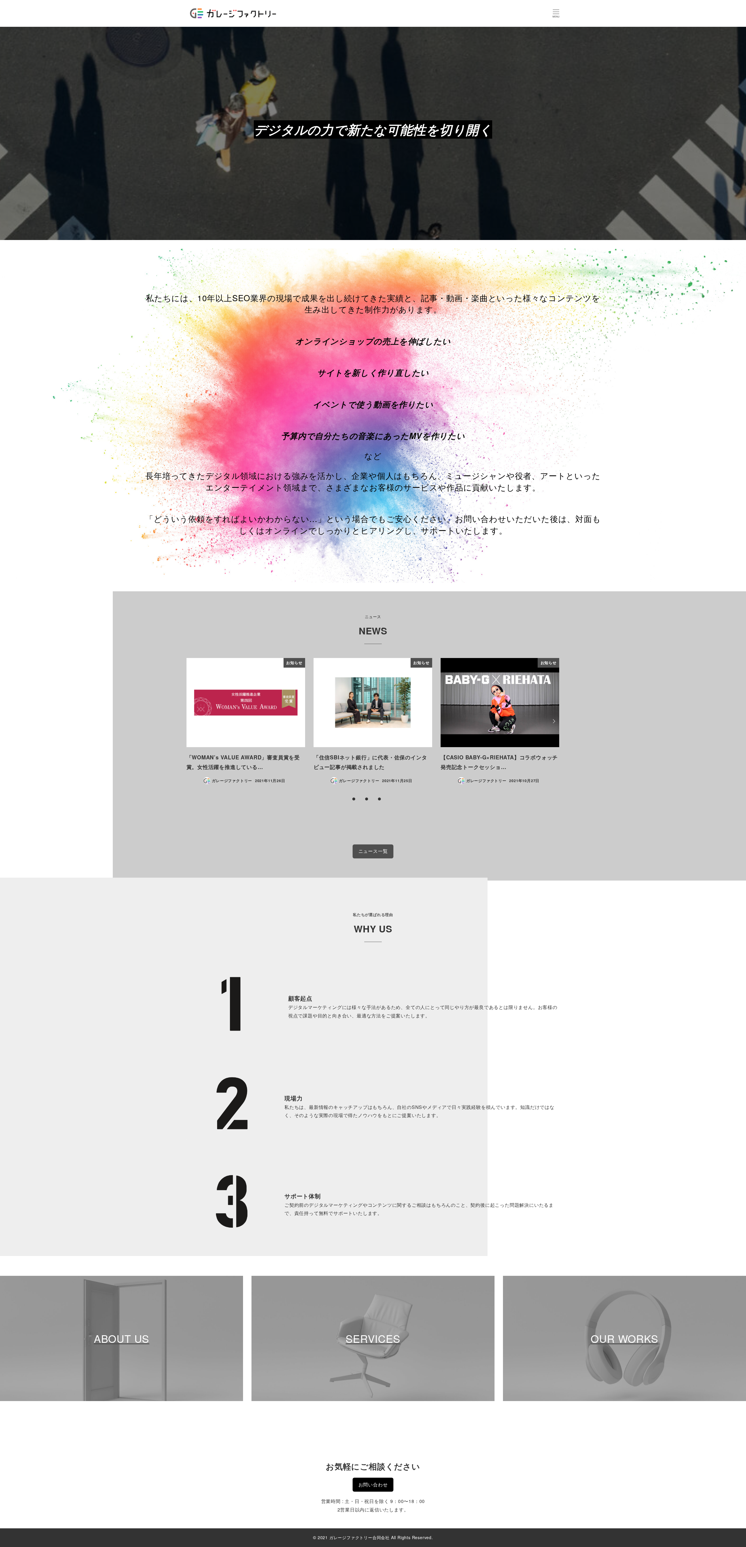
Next (553, 721)
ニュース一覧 (373, 851)
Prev (192, 721)
